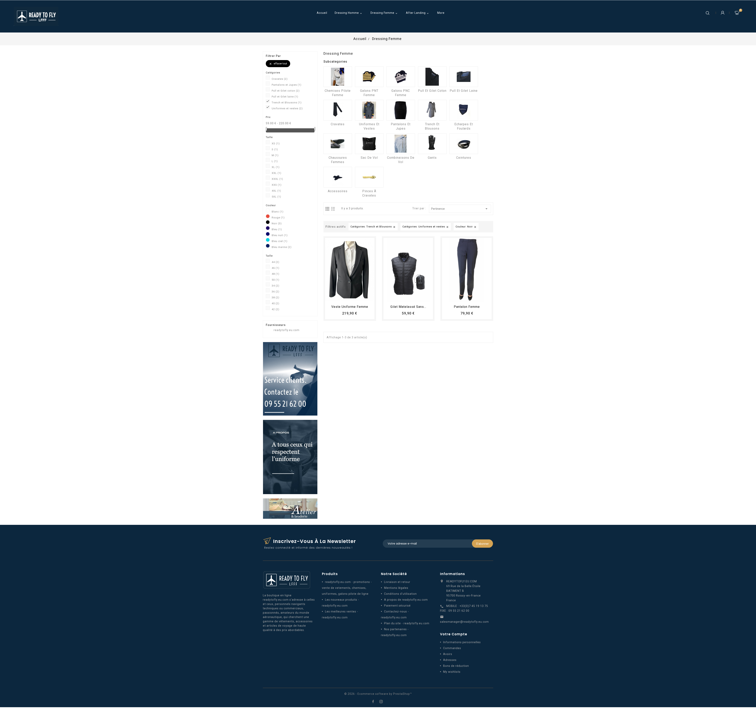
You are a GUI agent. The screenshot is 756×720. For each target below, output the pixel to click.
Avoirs (447, 654)
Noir (277, 223)
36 (275, 291)
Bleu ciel (279, 241)
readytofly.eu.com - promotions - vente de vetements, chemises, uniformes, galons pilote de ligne (347, 587)
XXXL (277, 178)
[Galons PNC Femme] (400, 76)
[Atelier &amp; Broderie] (290, 508)
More (441, 12)
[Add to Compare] (353, 297)
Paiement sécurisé (397, 605)
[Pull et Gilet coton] (432, 76)
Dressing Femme (384, 13)
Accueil (322, 12)
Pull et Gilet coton (286, 90)
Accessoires (337, 191)
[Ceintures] (463, 143)
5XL (276, 196)
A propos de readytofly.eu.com (406, 599)
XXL (276, 173)
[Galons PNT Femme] (369, 76)
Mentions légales (396, 587)
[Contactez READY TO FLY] (290, 378)
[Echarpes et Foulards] (463, 110)
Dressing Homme (349, 13)
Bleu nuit (280, 235)
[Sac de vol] (369, 143)
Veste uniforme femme (349, 307)
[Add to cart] (338, 297)
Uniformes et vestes (287, 108)
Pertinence (460, 208)
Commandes (452, 648)
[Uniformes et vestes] (369, 110)
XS (276, 143)
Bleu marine (282, 247)
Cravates (280, 78)
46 (275, 267)
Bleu (277, 229)
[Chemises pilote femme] (337, 76)
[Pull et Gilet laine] (463, 76)
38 (275, 297)
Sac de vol (369, 158)
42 (275, 309)
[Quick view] (360, 297)
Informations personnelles (462, 642)
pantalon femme (467, 307)
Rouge (278, 217)
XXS (277, 184)
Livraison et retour (397, 582)
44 (275, 262)
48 (275, 273)
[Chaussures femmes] (337, 143)
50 (275, 279)
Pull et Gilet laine (285, 96)
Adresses (450, 660)
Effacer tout (278, 63)
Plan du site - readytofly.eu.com (406, 623)
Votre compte (453, 634)
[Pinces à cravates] (369, 177)
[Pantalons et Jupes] (400, 110)
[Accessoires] (337, 177)
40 (275, 303)
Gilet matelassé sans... (408, 307)
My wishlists (451, 671)
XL (276, 167)
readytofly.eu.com (286, 330)
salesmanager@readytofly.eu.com (464, 621)
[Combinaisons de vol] (400, 143)
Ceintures (463, 158)
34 (275, 285)
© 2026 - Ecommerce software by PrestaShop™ (378, 693)
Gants (432, 158)
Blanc (278, 211)
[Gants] (432, 143)
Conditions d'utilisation (400, 593)
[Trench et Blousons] (432, 110)
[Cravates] (337, 110)
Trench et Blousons (287, 102)
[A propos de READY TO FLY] (290, 456)
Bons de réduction (456, 665)
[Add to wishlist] (346, 297)
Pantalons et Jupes (286, 84)
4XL (276, 190)
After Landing (417, 13)
